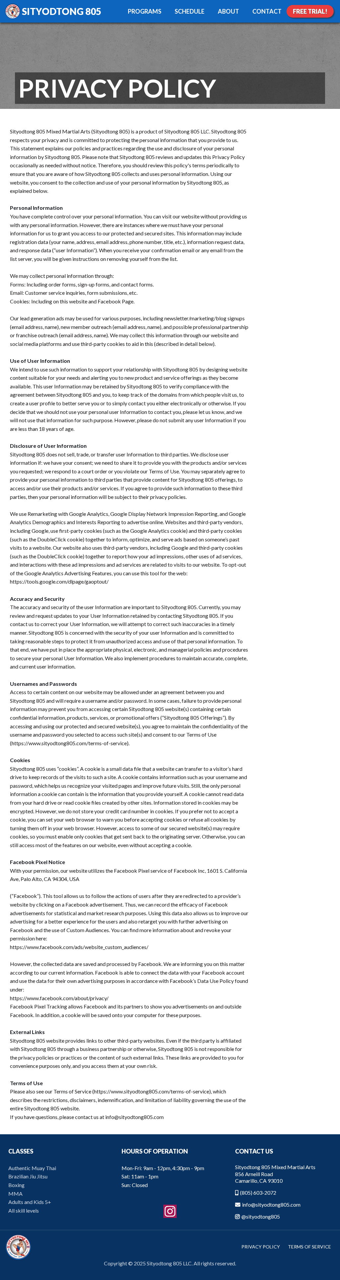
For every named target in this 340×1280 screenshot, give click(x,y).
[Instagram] (170, 1211)
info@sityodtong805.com (271, 1204)
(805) (246, 1192)
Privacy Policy (260, 1246)
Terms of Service (309, 1246)
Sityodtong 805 (61, 11)
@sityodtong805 (260, 1216)
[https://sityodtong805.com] (12, 11)
